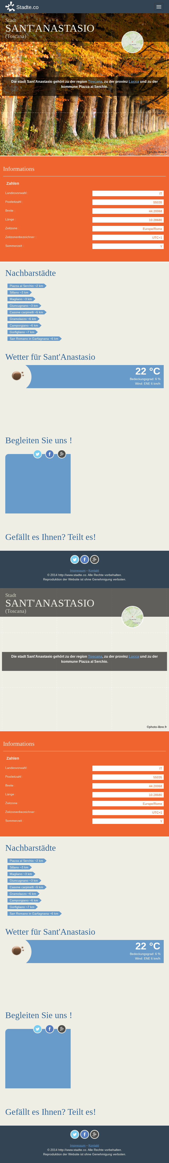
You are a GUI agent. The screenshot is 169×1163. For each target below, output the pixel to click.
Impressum (78, 570)
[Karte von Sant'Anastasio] (142, 42)
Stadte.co (27, 7)
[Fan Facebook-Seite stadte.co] (49, 454)
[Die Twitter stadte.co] (37, 454)
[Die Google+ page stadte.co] (61, 454)
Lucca (134, 81)
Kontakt (93, 570)
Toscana (95, 81)
